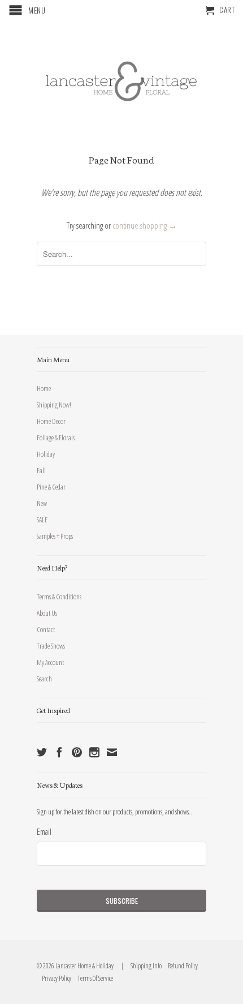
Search (44, 678)
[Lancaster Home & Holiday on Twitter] (42, 752)
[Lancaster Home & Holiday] (121, 79)
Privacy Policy (54, 978)
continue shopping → (144, 225)
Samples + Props (55, 536)
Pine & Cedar (51, 487)
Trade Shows (51, 646)
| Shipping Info (140, 966)
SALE (42, 519)
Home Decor (51, 421)
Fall (41, 470)
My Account (50, 662)
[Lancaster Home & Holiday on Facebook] (59, 752)
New (42, 503)
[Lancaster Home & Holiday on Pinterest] (77, 752)
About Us (47, 613)
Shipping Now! (54, 405)
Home (44, 388)
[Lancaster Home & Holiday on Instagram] (94, 752)
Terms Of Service (92, 978)
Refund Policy (180, 966)
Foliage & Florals (56, 437)
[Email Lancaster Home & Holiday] (112, 752)
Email (44, 831)
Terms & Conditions (59, 596)
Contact (46, 629)
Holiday (46, 454)
